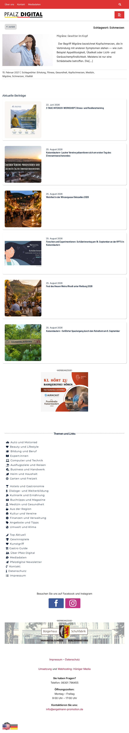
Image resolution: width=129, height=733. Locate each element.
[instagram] (72, 603)
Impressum (55, 659)
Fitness (50, 72)
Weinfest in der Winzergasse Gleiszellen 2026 (67, 197)
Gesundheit (61, 72)
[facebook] (56, 603)
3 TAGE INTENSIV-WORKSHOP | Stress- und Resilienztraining (75, 108)
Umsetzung (45, 668)
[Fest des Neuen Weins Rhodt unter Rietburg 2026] (23, 281)
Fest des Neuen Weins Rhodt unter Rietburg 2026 (69, 286)
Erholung (41, 72)
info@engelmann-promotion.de (64, 709)
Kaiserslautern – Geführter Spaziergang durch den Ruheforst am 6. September (83, 331)
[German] (14, 726)
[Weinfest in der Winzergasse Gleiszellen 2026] (23, 192)
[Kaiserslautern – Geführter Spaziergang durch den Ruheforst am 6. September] (23, 326)
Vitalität (29, 76)
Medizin (90, 72)
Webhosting (65, 668)
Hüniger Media (82, 668)
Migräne (6, 76)
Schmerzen (18, 76)
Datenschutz (72, 659)
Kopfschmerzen (76, 72)
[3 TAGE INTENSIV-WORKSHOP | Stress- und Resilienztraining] (23, 103)
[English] (6, 726)
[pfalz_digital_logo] (23, 12)
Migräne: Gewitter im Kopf (72, 35)
